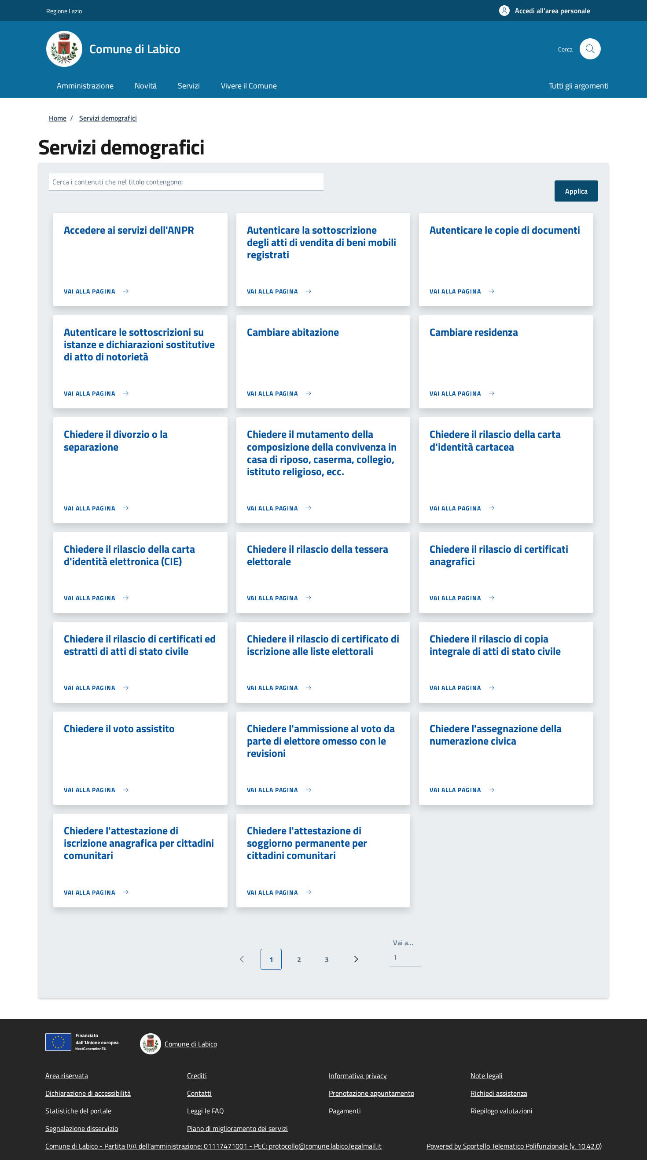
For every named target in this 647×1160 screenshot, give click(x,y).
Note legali (487, 1075)
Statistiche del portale (78, 1110)
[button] (545, 10)
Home (57, 118)
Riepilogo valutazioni (502, 1110)
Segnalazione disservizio (81, 1128)
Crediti (197, 1075)
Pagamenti (345, 1110)
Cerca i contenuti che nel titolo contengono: (117, 181)
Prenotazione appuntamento (371, 1093)
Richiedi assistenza (499, 1093)
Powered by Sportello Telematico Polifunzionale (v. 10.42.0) (514, 1146)
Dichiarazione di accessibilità (88, 1093)
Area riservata (66, 1075)
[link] (98, 291)
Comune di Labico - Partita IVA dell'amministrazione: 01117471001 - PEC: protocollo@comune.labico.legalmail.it (213, 1146)
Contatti (199, 1093)
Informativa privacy (358, 1075)
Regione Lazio (64, 10)
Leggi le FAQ (205, 1110)
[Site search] (590, 48)
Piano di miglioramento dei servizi (237, 1128)
